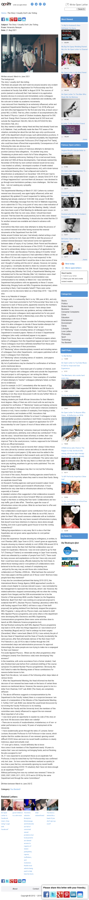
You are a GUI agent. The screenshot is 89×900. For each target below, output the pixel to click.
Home (3, 13)
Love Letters (66, 331)
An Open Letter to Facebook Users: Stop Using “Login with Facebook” (5, 821)
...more (84, 139)
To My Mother (66, 356)
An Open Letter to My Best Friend (73, 73)
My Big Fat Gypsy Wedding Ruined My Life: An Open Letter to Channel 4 (74, 49)
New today (70, 264)
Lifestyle (65, 328)
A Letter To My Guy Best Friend (73, 124)
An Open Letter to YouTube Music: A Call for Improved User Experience (74, 365)
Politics (64, 303)
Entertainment (67, 320)
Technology (66, 340)
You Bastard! (15, 789)
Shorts (64, 301)
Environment (66, 323)
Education (65, 317)
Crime (63, 315)
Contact (36, 889)
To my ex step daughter (70, 395)
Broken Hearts (67, 306)
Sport (63, 337)
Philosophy (66, 334)
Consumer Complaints (70, 312)
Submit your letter (70, 276)
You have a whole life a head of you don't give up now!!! (51, 818)
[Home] (6, 4)
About (15, 889)
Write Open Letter (79, 4)
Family (64, 326)
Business (65, 309)
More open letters (73, 268)
